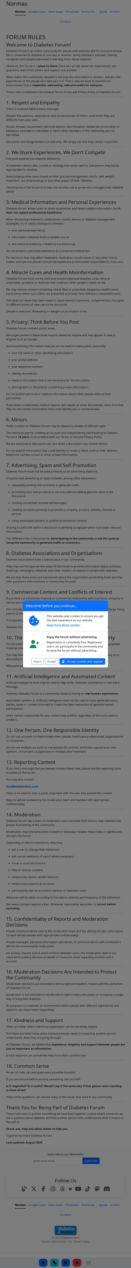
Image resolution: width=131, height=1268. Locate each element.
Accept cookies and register (85, 661)
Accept (51, 661)
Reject (37, 661)
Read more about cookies (63, 625)
